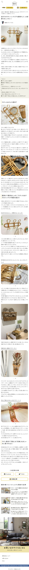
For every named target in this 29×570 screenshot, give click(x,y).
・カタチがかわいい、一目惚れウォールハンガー (11, 86)
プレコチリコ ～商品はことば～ (14, 569)
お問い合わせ (5, 558)
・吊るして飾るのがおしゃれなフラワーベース (10, 94)
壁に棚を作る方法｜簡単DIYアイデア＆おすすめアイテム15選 (19, 508)
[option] (14, 225)
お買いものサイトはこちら (14, 547)
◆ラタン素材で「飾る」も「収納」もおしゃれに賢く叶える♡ (13, 96)
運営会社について (6, 556)
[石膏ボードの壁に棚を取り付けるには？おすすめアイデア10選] (5, 500)
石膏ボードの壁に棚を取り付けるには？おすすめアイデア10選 (19, 498)
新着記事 (14, 479)
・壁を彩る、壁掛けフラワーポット (8, 92)
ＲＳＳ (3, 561)
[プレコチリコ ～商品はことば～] (14, 3)
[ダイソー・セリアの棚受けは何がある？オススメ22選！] (5, 490)
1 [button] (13, 236)
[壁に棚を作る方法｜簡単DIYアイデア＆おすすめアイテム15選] (5, 510)
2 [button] (15, 236)
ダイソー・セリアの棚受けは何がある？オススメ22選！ (19, 488)
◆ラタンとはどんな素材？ (6, 81)
